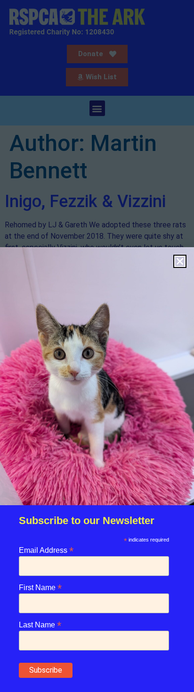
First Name (40, 587)
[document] (97, 346)
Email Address (46, 550)
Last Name (40, 624)
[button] (180, 261)
